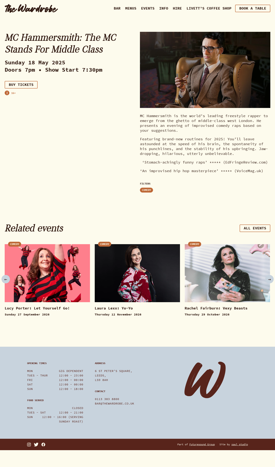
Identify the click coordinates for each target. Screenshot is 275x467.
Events (148, 8)
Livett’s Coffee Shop (209, 8)
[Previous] (5, 279)
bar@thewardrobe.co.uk (114, 403)
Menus (130, 8)
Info (163, 8)
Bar (117, 8)
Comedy (146, 190)
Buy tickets (21, 84)
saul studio (239, 444)
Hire (177, 8)
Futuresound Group (202, 444)
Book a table (252, 8)
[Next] (269, 279)
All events (255, 228)
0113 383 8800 (107, 399)
